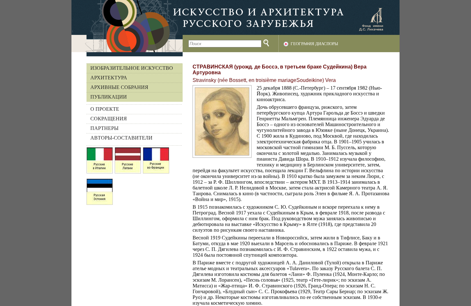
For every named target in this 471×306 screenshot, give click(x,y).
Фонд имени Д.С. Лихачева (371, 19)
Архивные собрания (119, 87)
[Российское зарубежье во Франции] (156, 162)
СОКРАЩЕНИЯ (108, 118)
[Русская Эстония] (100, 193)
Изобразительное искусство (131, 68)
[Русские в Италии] (100, 162)
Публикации (108, 97)
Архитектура (108, 77)
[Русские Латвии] (128, 162)
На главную (127, 26)
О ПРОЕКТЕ (104, 109)
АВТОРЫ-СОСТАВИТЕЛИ (121, 138)
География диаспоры (314, 44)
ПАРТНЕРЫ (104, 128)
